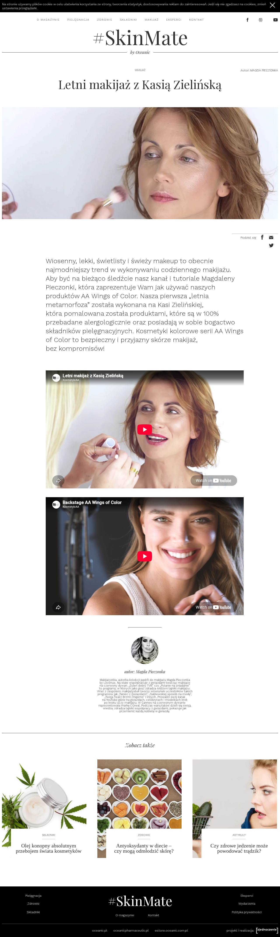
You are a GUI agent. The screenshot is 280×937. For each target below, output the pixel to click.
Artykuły (239, 835)
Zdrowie (104, 19)
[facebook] (261, 237)
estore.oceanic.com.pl (171, 930)
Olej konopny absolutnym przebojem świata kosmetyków (48, 848)
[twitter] (270, 245)
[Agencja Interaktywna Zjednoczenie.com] (267, 930)
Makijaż (152, 19)
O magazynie (48, 19)
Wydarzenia (246, 903)
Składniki (128, 19)
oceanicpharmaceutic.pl (131, 930)
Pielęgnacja (78, 19)
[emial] (270, 237)
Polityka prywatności (247, 912)
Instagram (261, 19)
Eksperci (174, 19)
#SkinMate (140, 37)
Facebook (247, 19)
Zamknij (272, 5)
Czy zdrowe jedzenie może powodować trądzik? (239, 848)
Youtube (275, 19)
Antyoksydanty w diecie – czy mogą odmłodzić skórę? (144, 848)
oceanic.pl (99, 930)
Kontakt (196, 19)
